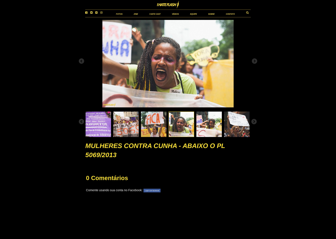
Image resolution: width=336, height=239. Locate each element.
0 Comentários (107, 181)
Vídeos (165, 17)
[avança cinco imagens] (81, 125)
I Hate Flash (168, 5)
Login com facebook (152, 194)
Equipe (186, 17)
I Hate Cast (141, 17)
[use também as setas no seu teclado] (81, 64)
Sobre (206, 17)
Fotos (101, 17)
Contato (227, 17)
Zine (118, 17)
